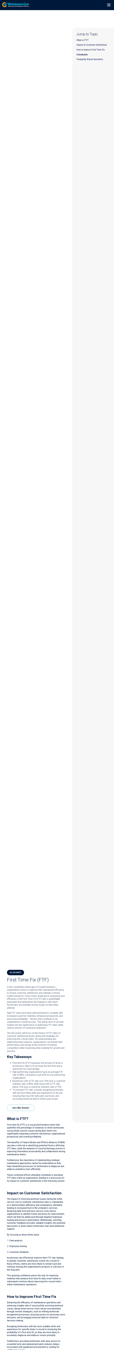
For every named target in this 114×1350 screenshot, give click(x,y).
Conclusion (82, 54)
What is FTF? (82, 40)
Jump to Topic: (87, 34)
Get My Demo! (20, 1107)
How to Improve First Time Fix (90, 49)
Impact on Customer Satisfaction (91, 45)
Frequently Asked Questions (89, 59)
